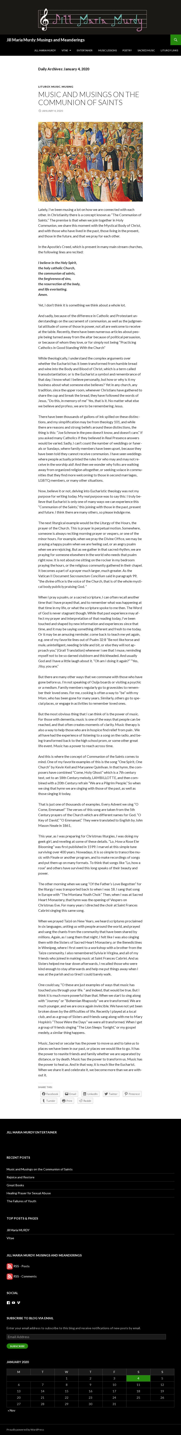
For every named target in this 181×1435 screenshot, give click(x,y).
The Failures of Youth (21, 1201)
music (55, 86)
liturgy (44, 86)
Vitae (65, 50)
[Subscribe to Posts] (10, 1266)
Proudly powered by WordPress (25, 1429)
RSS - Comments (25, 1276)
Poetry (127, 50)
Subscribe (17, 1346)
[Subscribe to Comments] (10, 1276)
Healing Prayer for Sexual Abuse (29, 1193)
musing (67, 86)
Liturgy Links (169, 50)
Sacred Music (146, 50)
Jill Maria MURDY (45, 50)
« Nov (11, 1410)
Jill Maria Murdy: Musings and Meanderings (46, 39)
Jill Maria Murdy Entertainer (32, 1132)
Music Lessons (107, 50)
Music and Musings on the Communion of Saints (88, 98)
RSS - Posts (21, 1266)
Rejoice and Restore (20, 1177)
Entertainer (84, 50)
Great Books (15, 1185)
